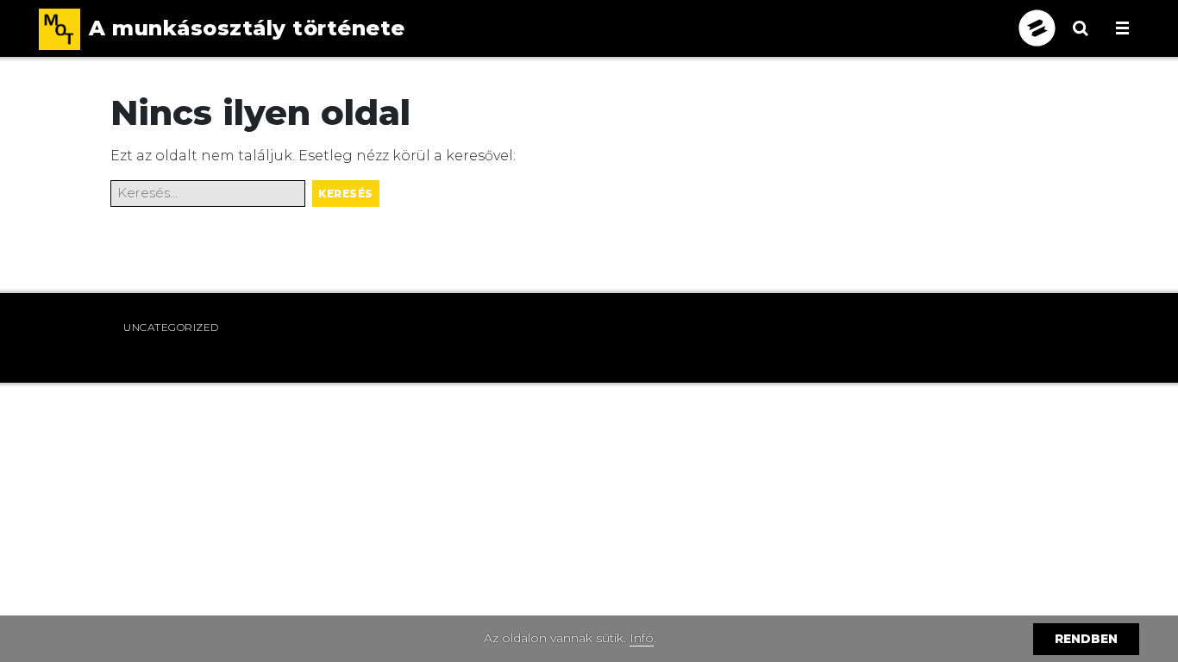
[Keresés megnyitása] (1080, 39)
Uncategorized (171, 327)
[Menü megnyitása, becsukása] (1122, 28)
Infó (642, 638)
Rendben (1086, 638)
